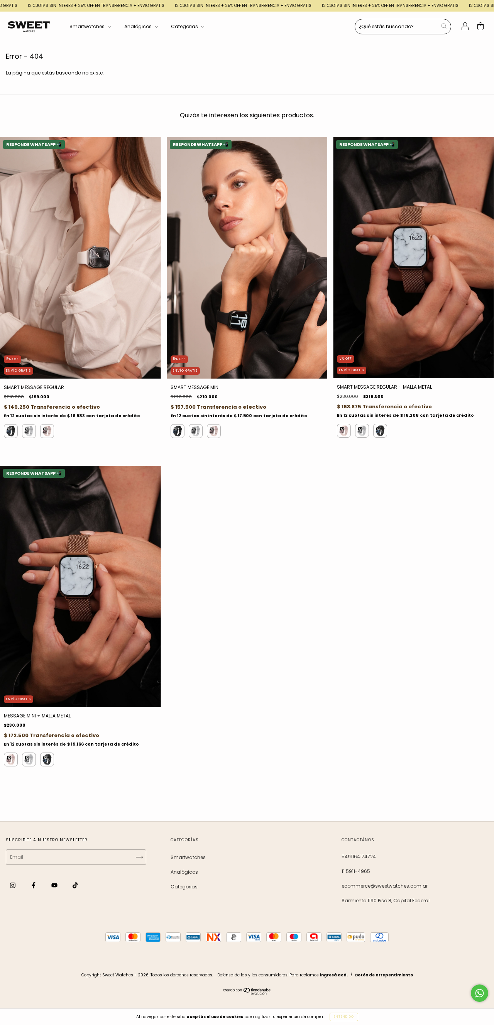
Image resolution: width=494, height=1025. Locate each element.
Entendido (344, 1017)
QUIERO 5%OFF (300, 160)
